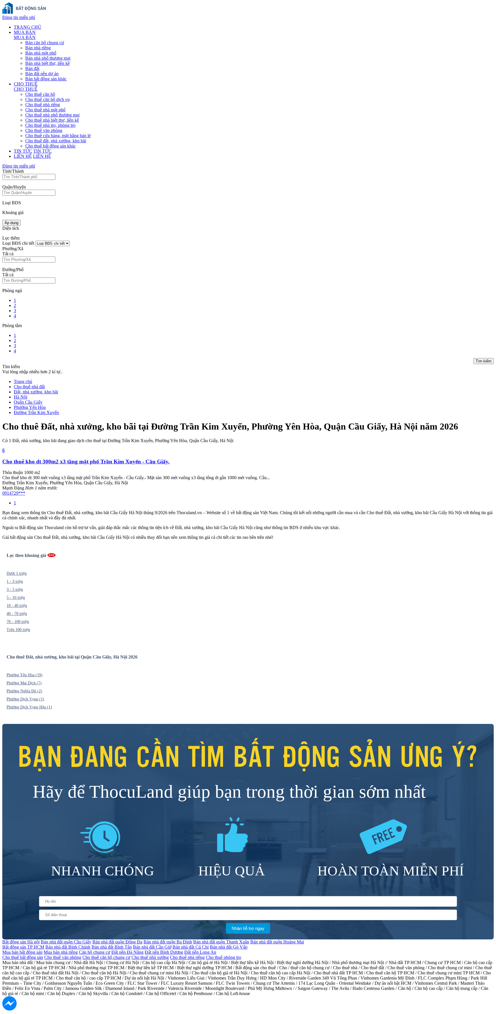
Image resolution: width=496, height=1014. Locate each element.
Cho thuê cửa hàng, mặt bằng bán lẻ (58, 135)
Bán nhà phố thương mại (47, 58)
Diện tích (10, 228)
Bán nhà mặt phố (40, 52)
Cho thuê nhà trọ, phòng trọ (50, 125)
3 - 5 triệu (15, 589)
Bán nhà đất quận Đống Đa (117, 941)
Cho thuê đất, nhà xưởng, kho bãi (55, 140)
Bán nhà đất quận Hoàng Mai (277, 941)
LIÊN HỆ (23, 156)
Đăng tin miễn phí (18, 17)
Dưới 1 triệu (17, 573)
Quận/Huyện (14, 186)
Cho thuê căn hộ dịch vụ (47, 99)
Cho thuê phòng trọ (223, 957)
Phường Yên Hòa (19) (24, 675)
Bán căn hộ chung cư (44, 42)
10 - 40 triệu (17, 605)
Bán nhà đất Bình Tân (112, 947)
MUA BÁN (25, 32)
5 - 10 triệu (16, 597)
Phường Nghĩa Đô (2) (24, 691)
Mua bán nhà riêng (61, 952)
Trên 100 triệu (18, 630)
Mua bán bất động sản (22, 952)
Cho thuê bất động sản (22, 957)
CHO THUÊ (26, 83)
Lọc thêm (11, 238)
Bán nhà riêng (38, 47)
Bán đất (32, 68)
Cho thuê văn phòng (43, 130)
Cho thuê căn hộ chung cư (106, 957)
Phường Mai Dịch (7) (24, 683)
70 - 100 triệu (18, 621)
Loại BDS (11, 202)
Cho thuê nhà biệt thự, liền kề (52, 120)
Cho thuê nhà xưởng (150, 957)
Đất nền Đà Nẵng (127, 952)
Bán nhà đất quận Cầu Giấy (66, 941)
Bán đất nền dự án (42, 73)
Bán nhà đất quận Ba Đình (168, 941)
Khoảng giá (13, 212)
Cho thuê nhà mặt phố (45, 109)
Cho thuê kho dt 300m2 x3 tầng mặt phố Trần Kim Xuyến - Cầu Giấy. (86, 462)
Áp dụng (11, 223)
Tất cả (7, 253)
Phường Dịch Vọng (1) (25, 699)
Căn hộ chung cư (94, 952)
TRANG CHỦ (27, 27)
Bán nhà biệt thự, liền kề (47, 63)
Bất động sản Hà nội (21, 941)
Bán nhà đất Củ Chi (191, 947)
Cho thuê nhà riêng (42, 104)
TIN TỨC (23, 151)
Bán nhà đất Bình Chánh (67, 947)
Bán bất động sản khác (46, 78)
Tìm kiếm (483, 361)
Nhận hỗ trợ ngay (248, 928)
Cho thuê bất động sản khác (50, 145)
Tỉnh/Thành (13, 171)
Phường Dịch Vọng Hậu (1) (29, 707)
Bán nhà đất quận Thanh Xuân (221, 941)
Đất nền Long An (200, 952)
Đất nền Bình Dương (164, 952)
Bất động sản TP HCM (23, 947)
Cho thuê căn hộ (40, 94)
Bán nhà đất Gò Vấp (228, 947)
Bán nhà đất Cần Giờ (152, 947)
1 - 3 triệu (15, 581)
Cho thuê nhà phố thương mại (52, 114)
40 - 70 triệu (17, 613)
